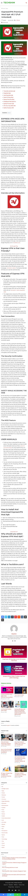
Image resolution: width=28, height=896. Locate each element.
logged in (9, 725)
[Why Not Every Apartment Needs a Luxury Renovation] (7, 737)
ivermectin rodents (11, 268)
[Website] (13, 641)
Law (3, 820)
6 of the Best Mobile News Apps (6, 710)
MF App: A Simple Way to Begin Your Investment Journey (6, 775)
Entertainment (5, 805)
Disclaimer (11, 884)
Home (3, 8)
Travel (3, 845)
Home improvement (6, 818)
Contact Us (17, 886)
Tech (3, 836)
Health (3, 816)
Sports (3, 834)
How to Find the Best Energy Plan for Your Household (6, 751)
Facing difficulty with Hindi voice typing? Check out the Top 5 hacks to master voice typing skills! (20, 712)
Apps (7, 8)
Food (3, 809)
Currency (4, 799)
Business (4, 795)
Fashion (3, 807)
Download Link (14, 531)
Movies (3, 824)
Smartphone (4, 830)
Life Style (4, 822)
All (2, 786)
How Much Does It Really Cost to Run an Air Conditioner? (20, 743)
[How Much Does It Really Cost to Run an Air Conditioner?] (21, 737)
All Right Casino (5, 788)
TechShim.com (16, 242)
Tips (3, 841)
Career (3, 797)
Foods (3, 811)
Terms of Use (21, 884)
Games (3, 813)
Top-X (3, 843)
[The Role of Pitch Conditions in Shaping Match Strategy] (21, 768)
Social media (4, 832)
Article (3, 792)
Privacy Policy (11, 886)
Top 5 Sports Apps (19, 695)
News (3, 826)
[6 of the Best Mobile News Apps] (7, 704)
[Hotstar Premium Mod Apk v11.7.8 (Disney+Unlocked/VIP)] (7, 690)
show (9, 112)
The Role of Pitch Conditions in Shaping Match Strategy (20, 775)
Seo (3, 828)
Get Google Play (14, 246)
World (3, 847)
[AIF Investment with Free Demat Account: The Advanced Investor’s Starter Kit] (21, 752)
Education (4, 803)
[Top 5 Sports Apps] (21, 690)
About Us (6, 884)
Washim (4, 20)
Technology (4, 839)
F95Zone (16, 884)
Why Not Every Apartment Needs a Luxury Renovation (6, 743)
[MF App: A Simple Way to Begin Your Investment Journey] (7, 768)
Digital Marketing (5, 801)
